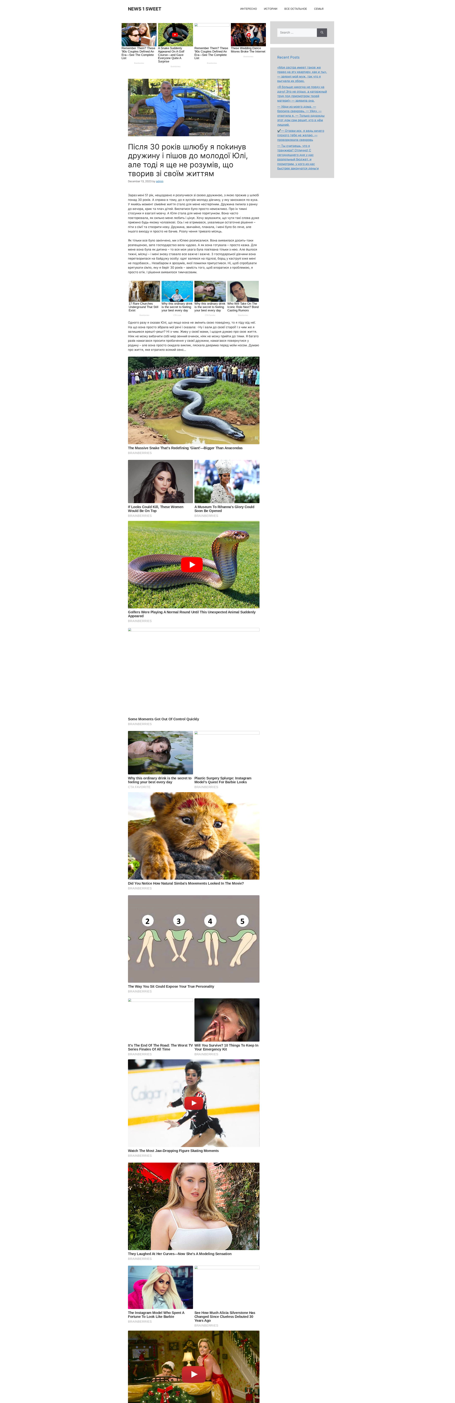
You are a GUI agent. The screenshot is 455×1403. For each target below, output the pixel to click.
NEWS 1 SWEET (144, 9)
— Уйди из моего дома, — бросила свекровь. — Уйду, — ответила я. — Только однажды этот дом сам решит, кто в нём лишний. (301, 115)
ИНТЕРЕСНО (248, 8)
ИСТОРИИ (270, 8)
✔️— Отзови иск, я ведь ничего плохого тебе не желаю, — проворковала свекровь (300, 135)
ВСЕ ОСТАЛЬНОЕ (295, 8)
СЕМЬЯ (318, 8)
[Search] (322, 32)
